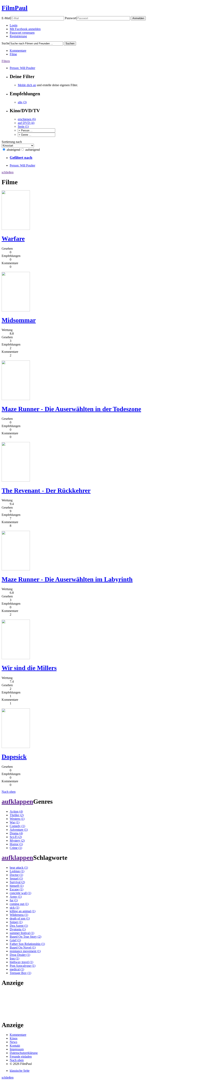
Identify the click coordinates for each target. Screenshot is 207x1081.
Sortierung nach (12, 142)
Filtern (6, 61)
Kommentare (18, 50)
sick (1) (14, 907)
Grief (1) (15, 940)
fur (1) (14, 900)
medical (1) (17, 969)
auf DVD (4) (26, 123)
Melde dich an (27, 85)
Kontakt (15, 1045)
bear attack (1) (19, 867)
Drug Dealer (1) (20, 954)
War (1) (14, 822)
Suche (6, 43)
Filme (13, 54)
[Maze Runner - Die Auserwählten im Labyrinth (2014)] (16, 569)
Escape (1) (16, 889)
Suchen (69, 43)
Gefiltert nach (21, 157)
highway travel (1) (21, 962)
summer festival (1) (22, 933)
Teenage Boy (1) (20, 973)
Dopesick (14, 756)
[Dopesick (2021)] (16, 747)
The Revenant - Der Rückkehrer (46, 490)
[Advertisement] (14, 1003)
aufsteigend (32, 149)
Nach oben (9, 791)
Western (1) (17, 818)
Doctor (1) (16, 875)
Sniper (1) (16, 922)
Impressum (17, 1049)
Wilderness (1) (19, 915)
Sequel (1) (16, 878)
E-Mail (6, 18)
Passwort (70, 18)
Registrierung (18, 36)
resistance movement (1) (25, 951)
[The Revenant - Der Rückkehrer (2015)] (16, 480)
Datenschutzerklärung (24, 1053)
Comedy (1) (17, 826)
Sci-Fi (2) (16, 837)
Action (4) (16, 811)
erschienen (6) (27, 119)
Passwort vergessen (22, 32)
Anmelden (138, 18)
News (13, 1042)
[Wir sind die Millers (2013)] (16, 658)
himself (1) (16, 885)
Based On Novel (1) (23, 947)
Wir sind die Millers (29, 667)
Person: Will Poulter (22, 68)
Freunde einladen (21, 1056)
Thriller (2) (17, 815)
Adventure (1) (19, 829)
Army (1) (16, 896)
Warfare (13, 238)
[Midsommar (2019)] (16, 310)
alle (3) (22, 102)
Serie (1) (23, 126)
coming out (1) (19, 904)
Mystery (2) (17, 840)
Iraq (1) (14, 958)
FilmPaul (14, 8)
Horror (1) (16, 844)
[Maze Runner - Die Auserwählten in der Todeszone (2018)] (16, 399)
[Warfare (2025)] (16, 228)
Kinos (13, 1038)
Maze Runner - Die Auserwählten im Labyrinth (67, 579)
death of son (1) (20, 918)
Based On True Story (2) (25, 936)
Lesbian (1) (17, 871)
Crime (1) (16, 848)
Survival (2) (17, 882)
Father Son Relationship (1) (27, 944)
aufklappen (17, 801)
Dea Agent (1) (19, 925)
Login (13, 25)
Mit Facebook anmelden (25, 29)
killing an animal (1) (22, 911)
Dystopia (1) (18, 929)
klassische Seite (20, 1070)
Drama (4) (16, 833)
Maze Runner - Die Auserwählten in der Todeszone (71, 409)
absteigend (13, 149)
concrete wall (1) (20, 893)
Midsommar (19, 320)
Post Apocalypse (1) (22, 965)
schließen (8, 172)
